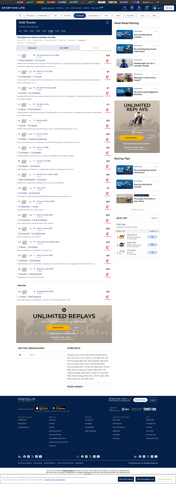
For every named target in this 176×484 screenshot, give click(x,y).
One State (131, 250)
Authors (52, 423)
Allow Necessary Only (145, 479)
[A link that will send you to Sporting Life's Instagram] (29, 456)
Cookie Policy (79, 463)
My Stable (116, 435)
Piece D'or (41, 188)
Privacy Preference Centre (65, 463)
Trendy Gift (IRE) (43, 161)
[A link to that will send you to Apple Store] (42, 409)
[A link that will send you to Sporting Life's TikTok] (36, 456)
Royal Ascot (22, 423)
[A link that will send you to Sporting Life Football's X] (148, 456)
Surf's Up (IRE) (42, 147)
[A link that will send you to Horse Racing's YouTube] (98, 456)
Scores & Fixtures (119, 427)
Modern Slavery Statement (58, 442)
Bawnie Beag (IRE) (45, 215)
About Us (52, 420)
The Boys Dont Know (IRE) (47, 55)
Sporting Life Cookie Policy (55, 480)
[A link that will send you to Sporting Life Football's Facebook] (140, 456)
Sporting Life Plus (55, 431)
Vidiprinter (116, 431)
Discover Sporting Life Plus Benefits (63, 333)
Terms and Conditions (24, 463)
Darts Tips (149, 431)
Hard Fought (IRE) (44, 228)
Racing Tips (150, 420)
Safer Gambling (90, 431)
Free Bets (116, 438)
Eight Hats (131, 242)
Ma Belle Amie (42, 104)
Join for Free (58, 327)
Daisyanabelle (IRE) (45, 291)
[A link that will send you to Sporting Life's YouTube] (40, 456)
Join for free (140, 400)
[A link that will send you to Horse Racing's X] (90, 456)
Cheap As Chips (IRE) (45, 201)
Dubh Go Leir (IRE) (44, 71)
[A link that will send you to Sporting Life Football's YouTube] (156, 456)
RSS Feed (52, 446)
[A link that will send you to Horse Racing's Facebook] (82, 456)
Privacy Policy (37, 463)
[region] (88, 479)
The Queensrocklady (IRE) (48, 242)
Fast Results (117, 423)
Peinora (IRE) (41, 120)
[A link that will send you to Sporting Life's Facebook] (25, 456)
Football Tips (150, 423)
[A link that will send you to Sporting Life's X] (32, 456)
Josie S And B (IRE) (45, 255)
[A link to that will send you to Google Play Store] (60, 409)
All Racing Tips (137, 210)
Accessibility (89, 427)
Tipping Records (152, 438)
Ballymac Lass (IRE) (45, 269)
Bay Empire (132, 235)
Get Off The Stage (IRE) (46, 88)
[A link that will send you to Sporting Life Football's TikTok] (152, 456)
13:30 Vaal (121, 224)
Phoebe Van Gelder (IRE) (47, 174)
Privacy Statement (49, 463)
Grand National (23, 427)
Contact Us (89, 420)
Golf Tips (149, 427)
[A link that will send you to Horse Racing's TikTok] (94, 456)
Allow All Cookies (126, 479)
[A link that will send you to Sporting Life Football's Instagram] (144, 456)
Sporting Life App (55, 435)
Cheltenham (22, 420)
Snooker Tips (150, 435)
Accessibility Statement (57, 438)
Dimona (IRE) (42, 134)
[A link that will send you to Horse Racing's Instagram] (86, 456)
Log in (76, 327)
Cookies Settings (164, 479)
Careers (51, 427)
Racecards (116, 420)
